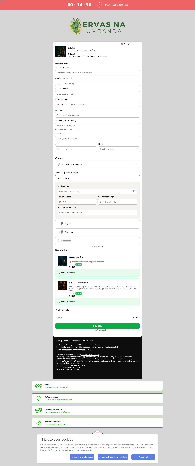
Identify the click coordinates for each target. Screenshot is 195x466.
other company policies (98, 361)
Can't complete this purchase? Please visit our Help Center (78, 345)
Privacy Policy (80, 361)
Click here (86, 56)
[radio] (59, 178)
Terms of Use (69, 361)
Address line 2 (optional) (65, 120)
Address (58, 110)
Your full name (61, 88)
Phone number (61, 99)
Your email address (63, 67)
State (100, 144)
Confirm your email (63, 78)
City (57, 144)
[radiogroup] (97, 209)
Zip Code (59, 133)
